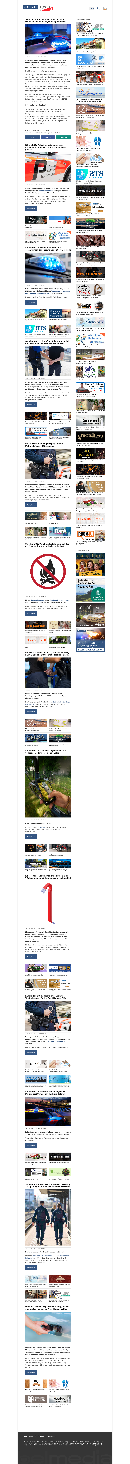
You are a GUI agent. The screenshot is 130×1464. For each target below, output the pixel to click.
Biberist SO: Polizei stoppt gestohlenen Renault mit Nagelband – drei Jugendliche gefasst (45, 147)
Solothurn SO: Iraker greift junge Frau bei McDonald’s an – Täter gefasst (45, 445)
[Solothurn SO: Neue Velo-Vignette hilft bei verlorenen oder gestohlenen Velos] (48, 786)
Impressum (28, 1436)
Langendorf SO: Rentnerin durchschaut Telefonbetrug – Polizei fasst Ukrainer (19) (45, 997)
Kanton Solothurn (37, 600)
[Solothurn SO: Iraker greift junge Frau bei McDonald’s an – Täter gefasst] (48, 464)
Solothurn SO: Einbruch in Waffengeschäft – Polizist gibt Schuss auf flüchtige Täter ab (46, 1092)
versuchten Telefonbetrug (55, 1041)
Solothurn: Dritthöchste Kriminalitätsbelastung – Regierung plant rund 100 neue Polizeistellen (47, 1185)
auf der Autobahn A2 (46, 191)
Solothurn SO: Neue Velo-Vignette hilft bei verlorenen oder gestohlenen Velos (45, 751)
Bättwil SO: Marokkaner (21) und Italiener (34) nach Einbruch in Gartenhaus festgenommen (47, 653)
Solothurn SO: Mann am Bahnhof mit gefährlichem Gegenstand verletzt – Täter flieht (48, 248)
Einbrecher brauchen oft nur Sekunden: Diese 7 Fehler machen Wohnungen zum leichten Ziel (48, 877)
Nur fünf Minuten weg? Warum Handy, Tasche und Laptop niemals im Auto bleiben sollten (47, 1308)
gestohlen (41, 827)
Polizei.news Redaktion (40, 56)
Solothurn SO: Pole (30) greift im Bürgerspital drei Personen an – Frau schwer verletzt (47, 342)
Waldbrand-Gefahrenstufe (59, 600)
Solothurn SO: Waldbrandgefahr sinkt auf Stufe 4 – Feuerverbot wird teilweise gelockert (48, 545)
